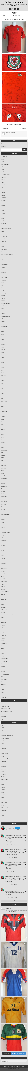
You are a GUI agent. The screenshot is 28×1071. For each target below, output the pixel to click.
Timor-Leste (4, 643)
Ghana (2, 347)
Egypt (2, 308)
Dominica (3, 300)
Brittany (3, 746)
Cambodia (3, 241)
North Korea (4, 512)
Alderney (3, 725)
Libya (2, 437)
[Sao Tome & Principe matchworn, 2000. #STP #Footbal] (14, 1037)
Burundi (3, 239)
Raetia (2, 792)
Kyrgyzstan (4, 421)
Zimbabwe (3, 697)
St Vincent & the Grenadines (8, 615)
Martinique (3, 776)
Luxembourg (4, 445)
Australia (3, 184)
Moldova (3, 473)
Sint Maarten (4, 802)
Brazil (2, 226)
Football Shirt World (14, 2)
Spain (2, 604)
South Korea (4, 599)
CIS (1, 703)
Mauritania (3, 465)
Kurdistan (3, 774)
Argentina (3, 177)
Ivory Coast (4, 401)
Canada (2, 246)
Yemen (2, 692)
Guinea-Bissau (4, 365)
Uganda (3, 663)
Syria (2, 630)
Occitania (3, 784)
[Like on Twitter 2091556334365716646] (11, 872)
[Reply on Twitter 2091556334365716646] (6, 872)
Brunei (2, 231)
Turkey (3, 656)
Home (2, 143)
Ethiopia (3, 324)
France (2, 334)
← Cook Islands (4, 128)
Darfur (2, 756)
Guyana (2, 367)
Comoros (3, 269)
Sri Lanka (3, 607)
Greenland (3, 761)
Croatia (2, 282)
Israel (2, 396)
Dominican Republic (6, 303)
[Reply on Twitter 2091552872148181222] (6, 897)
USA (2, 676)
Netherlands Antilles (6, 708)
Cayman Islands (5, 251)
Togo (2, 645)
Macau (2, 447)
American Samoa (5, 164)
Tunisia (2, 653)
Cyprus (3, 290)
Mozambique (4, 486)
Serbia (2, 576)
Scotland (3, 571)
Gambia (2, 339)
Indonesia (3, 385)
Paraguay (3, 535)
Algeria (2, 161)
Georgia (3, 342)
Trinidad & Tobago (5, 651)
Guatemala (3, 360)
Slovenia (3, 589)
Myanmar (3, 488)
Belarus (3, 202)
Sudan (2, 617)
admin (22, 15)
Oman (2, 522)
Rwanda (3, 558)
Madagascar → (23, 128)
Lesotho (3, 432)
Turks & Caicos (4, 661)
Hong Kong (3, 375)
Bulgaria (3, 233)
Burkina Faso (4, 236)
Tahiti (2, 633)
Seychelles (3, 578)
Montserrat (4, 481)
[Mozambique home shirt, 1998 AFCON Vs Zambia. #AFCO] (14, 927)
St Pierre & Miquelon (6, 807)
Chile (2, 259)
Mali (2, 460)
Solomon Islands (5, 591)
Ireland (2, 393)
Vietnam (3, 687)
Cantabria (3, 748)
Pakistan (3, 524)
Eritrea (2, 318)
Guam (2, 357)
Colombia (3, 267)
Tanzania (3, 638)
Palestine (3, 527)
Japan (2, 406)
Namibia (3, 491)
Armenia (3, 179)
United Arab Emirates (6, 669)
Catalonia (3, 751)
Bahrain (3, 195)
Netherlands (4, 496)
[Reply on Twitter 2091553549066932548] (6, 885)
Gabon (2, 336)
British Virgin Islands (6, 228)
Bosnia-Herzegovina (6, 221)
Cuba (2, 285)
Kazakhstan (4, 411)
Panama (3, 530)
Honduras (3, 372)
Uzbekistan (4, 679)
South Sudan (4, 602)
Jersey (2, 771)
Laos (2, 424)
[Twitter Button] (10, 9)
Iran (2, 388)
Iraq (2, 390)
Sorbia (2, 805)
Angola (2, 169)
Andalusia (3, 727)
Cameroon (3, 244)
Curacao (3, 287)
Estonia (3, 321)
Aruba (2, 182)
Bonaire (3, 740)
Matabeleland (4, 779)
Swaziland (3, 622)
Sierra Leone (4, 581)
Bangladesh (4, 197)
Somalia (3, 594)
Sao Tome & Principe (6, 566)
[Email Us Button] (18, 9)
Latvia (2, 426)
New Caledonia (4, 499)
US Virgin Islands (5, 674)
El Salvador (3, 311)
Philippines (4, 540)
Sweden (3, 625)
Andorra (3, 166)
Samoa (2, 560)
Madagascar (4, 450)
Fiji (1, 329)
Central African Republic (7, 254)
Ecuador (3, 305)
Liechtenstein (4, 439)
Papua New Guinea (5, 532)
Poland (2, 542)
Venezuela (3, 684)
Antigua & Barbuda (5, 174)
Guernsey (3, 766)
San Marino (3, 563)
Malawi (2, 452)
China (2, 262)
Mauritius (3, 468)
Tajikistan (3, 635)
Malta (2, 463)
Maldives (3, 457)
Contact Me (3, 146)
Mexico (2, 470)
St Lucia (3, 612)
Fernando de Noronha (6, 758)
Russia (2, 555)
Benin (2, 210)
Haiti (2, 370)
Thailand (3, 640)
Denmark (3, 295)
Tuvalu (2, 815)
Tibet (2, 813)
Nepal (2, 493)
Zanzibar (3, 818)
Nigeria (3, 509)
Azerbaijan (3, 190)
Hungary (3, 378)
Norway (3, 519)
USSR (2, 713)
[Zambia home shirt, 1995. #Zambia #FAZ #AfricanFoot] (14, 1010)
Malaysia (3, 455)
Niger (2, 506)
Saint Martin (4, 794)
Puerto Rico (4, 548)
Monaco (3, 782)
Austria (2, 187)
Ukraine (3, 666)
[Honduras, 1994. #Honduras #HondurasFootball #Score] (14, 955)
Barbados (3, 200)
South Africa (4, 596)
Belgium (3, 205)
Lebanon (3, 429)
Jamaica (3, 403)
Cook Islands (4, 277)
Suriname (3, 620)
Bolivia (2, 218)
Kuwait (2, 419)
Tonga (2, 648)
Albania (2, 159)
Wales (14, 13)
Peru (2, 537)
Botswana (3, 223)
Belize (2, 208)
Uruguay (3, 671)
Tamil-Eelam (4, 810)
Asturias (3, 733)
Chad (2, 257)
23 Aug (24, 835)
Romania (3, 553)
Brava (2, 743)
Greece (2, 352)
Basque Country (5, 738)
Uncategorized (17, 124)
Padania (3, 787)
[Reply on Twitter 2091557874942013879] (6, 845)
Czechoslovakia (5, 706)
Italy (2, 398)
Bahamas (3, 192)
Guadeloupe (4, 764)
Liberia (2, 434)
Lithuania (3, 442)
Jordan (2, 409)
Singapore (3, 584)
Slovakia (3, 586)
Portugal (3, 545)
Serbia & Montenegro (6, 711)
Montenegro (4, 478)
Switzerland (4, 627)
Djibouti (3, 298)
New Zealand (4, 501)
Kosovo (3, 416)
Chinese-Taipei (4, 264)
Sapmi (2, 797)
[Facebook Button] (12, 9)
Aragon (2, 730)
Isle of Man (3, 769)
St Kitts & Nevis (5, 609)
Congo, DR (3, 272)
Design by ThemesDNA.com (14, 1068)
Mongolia (3, 475)
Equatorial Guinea (5, 316)
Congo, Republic (5, 275)
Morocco (3, 483)
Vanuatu (3, 681)
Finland (2, 331)
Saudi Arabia (4, 568)
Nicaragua (3, 504)
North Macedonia (5, 514)
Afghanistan (4, 156)
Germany (3, 344)
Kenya (2, 414)
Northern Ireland (5, 517)
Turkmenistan (4, 658)
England (3, 313)
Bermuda (3, 213)
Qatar (2, 550)
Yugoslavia (3, 716)
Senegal (3, 573)
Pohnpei (3, 789)
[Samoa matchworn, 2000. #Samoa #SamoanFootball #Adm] (14, 982)
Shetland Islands (5, 800)
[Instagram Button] (15, 9)
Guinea (2, 362)
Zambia (2, 694)
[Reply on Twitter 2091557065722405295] (6, 858)
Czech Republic (5, 293)
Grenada (3, 354)
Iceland (2, 380)
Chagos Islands (4, 753)
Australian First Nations (7, 735)
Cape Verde (4, 249)
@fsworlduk (18, 835)
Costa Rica (3, 280)
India (2, 383)
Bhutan (2, 215)
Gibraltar (3, 349)
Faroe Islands (4, 326)
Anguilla (3, 172)
